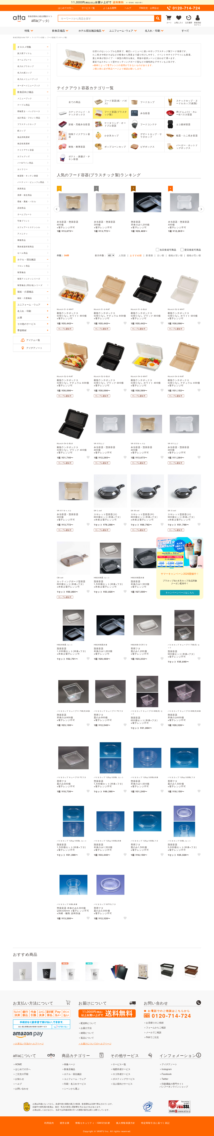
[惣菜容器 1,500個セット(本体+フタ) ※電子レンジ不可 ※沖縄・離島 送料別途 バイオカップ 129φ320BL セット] (110, 758)
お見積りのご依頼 (155, 1022)
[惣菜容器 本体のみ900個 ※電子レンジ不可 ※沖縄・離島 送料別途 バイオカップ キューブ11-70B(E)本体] (73, 691)
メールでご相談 (153, 1032)
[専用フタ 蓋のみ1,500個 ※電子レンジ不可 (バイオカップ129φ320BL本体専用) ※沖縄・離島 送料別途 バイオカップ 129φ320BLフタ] (184, 758)
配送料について (88, 1023)
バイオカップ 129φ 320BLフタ (181, 777)
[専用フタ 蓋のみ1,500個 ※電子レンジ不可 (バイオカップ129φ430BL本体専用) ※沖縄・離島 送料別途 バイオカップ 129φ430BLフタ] (147, 821)
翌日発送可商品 (192, 249)
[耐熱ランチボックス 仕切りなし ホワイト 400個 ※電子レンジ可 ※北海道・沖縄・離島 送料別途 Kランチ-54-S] (147, 357)
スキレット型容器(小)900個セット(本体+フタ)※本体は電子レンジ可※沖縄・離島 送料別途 (181, 518)
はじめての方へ (65, 7)
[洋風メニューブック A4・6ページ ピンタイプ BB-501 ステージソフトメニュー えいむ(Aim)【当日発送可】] (119, 971)
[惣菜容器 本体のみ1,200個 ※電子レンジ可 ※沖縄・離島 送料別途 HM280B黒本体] (147, 202)
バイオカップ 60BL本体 (67, 904)
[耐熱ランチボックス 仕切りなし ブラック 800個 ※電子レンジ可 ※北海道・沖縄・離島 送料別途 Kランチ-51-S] (147, 290)
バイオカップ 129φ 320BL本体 (144, 777)
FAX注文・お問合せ (149, 7)
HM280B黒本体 (100, 644)
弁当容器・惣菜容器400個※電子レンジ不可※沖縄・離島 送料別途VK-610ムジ (180, 227)
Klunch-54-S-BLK (65, 443)
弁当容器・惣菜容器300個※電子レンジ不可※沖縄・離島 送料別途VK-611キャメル (106, 227)
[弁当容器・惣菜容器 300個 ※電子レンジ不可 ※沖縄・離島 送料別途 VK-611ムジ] (184, 424)
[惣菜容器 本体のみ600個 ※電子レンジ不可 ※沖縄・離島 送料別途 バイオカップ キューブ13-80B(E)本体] (184, 691)
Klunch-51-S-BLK (139, 309)
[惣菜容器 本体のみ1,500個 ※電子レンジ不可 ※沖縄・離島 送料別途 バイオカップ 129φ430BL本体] (110, 821)
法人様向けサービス (123, 1083)
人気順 (122, 255)
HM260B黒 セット (102, 577)
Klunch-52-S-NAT (65, 376)
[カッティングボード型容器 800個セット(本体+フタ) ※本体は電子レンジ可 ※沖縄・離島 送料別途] (73, 558)
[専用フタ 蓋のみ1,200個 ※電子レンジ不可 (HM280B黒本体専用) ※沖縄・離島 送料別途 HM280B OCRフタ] (147, 625)
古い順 (160, 255)
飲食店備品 (58, 30)
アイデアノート (34, 347)
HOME (18, 1064)
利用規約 (49, 1122)
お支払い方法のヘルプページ (29, 1043)
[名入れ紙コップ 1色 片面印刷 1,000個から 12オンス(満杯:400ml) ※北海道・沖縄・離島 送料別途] (22, 971)
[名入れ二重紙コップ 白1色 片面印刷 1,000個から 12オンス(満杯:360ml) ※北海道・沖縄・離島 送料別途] (46, 971)
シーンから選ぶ (71, 1088)
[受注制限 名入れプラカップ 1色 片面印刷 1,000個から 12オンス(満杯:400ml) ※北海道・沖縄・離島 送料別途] (94, 971)
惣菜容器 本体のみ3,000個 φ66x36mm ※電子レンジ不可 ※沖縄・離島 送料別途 (73, 910)
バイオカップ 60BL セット (179, 840)
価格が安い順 (175, 255)
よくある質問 (109, 7)
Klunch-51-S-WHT (65, 309)
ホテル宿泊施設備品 (89, 30)
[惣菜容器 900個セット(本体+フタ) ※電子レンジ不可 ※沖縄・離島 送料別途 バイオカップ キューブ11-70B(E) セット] (184, 625)
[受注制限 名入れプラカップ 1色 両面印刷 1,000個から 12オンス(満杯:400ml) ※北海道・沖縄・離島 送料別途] (70, 971)
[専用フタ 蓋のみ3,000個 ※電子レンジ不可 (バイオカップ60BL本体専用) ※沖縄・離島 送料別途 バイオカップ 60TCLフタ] (110, 884)
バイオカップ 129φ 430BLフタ (144, 840)
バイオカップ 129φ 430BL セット (72, 840)
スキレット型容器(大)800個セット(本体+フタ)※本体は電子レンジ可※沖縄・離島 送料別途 (107, 518)
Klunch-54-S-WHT (139, 376)
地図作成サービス (121, 1069)
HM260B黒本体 (137, 577)
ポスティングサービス (124, 1078)
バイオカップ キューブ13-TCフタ (71, 777)
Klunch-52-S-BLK (102, 376)
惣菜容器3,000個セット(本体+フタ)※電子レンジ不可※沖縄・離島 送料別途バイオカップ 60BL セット (182, 850)
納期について (87, 1032)
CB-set (60, 577)
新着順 (149, 255)
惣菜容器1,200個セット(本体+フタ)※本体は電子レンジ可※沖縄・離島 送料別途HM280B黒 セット (71, 653)
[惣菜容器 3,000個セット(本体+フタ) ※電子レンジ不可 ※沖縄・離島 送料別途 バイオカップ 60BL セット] (184, 821)
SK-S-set (172, 510)
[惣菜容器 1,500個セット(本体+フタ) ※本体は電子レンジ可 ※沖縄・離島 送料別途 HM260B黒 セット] (110, 558)
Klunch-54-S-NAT (176, 376)
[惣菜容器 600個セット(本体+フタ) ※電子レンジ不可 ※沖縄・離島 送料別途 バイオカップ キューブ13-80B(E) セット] (147, 691)
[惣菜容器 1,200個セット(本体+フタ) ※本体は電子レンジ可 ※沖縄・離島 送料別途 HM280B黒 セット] (73, 625)
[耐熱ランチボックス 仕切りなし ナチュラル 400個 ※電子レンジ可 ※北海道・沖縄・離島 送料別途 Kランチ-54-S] (184, 357)
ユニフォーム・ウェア (75, 1078)
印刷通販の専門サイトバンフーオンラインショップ (173, 1085)
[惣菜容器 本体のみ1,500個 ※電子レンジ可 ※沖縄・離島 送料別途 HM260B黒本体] (147, 558)
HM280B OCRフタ (139, 644)
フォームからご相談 (156, 1027)
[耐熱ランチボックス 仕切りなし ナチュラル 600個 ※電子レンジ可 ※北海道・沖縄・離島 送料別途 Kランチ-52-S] (73, 357)
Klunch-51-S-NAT (102, 309)
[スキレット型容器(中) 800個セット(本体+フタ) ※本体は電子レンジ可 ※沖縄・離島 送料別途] (147, 491)
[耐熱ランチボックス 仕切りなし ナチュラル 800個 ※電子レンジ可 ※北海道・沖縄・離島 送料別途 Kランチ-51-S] (110, 290)
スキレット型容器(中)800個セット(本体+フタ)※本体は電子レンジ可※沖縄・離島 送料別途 (144, 518)
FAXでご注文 (152, 1037)
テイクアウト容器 (38, 37)
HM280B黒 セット (65, 644)
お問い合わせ (21, 1088)
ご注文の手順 (21, 1074)
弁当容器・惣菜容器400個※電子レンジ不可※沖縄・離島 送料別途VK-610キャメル (69, 227)
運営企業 (64, 1122)
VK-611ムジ (173, 443)
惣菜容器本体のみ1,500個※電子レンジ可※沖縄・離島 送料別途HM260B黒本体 (142, 586)
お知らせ (19, 1078)
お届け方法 (86, 1027)
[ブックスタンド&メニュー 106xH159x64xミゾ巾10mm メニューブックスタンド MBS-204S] (143, 971)
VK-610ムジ (99, 443)
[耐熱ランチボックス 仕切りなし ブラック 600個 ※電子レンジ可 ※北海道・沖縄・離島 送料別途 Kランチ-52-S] (110, 357)
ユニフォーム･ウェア (121, 30)
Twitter (165, 1078)
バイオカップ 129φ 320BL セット (109, 777)
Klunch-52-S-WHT (176, 309)
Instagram (167, 1069)
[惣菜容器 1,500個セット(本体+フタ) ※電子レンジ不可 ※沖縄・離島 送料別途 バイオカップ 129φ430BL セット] (73, 821)
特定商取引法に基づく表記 (155, 1122)
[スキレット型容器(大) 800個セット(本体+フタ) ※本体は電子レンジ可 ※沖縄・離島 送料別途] (110, 491)
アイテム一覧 (33, 340)
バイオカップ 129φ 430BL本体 (107, 840)
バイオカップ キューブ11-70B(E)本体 (73, 711)
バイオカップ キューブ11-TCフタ (108, 711)
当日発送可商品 (168, 249)
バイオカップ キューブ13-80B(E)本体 (184, 711)
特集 (27, 30)
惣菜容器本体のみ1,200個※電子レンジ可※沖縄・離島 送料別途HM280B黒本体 (143, 227)
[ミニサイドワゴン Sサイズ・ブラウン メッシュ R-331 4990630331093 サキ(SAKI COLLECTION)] (191, 971)
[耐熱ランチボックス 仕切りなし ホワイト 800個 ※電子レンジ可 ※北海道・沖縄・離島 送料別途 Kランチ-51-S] (73, 290)
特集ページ (69, 1064)
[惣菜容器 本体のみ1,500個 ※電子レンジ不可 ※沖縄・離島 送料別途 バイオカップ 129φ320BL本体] (147, 758)
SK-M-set (135, 510)
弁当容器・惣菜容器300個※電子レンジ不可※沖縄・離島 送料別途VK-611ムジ (179, 452)
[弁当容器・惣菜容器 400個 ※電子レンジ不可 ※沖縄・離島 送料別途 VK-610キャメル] (73, 202)
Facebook (167, 1074)
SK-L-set (98, 510)
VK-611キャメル (64, 510)
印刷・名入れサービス (75, 1083)
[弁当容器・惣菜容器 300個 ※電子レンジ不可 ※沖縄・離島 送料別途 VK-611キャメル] (110, 202)
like (88, 324)
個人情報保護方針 (125, 1122)
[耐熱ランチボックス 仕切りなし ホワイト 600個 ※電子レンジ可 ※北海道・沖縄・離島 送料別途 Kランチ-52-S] (184, 290)
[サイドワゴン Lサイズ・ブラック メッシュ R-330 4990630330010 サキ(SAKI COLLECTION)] (167, 971)
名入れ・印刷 (152, 30)
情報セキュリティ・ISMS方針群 (92, 1122)
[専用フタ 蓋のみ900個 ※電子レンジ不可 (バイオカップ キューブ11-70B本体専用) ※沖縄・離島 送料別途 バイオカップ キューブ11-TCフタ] (110, 691)
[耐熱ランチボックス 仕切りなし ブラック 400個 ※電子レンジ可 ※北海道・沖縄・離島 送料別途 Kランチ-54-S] (73, 424)
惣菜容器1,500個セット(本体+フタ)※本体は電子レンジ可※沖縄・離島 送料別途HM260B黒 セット (108, 586)
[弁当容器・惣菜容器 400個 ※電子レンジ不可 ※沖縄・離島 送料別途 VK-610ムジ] (184, 202)
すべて (185, 30)
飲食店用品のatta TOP (21, 37)
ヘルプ (128, 7)
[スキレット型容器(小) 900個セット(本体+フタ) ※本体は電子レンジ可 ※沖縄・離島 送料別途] (184, 491)
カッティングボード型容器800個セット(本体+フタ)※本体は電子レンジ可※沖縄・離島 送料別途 (71, 585)
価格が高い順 (194, 255)
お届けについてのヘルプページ (96, 1043)
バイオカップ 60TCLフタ (105, 904)
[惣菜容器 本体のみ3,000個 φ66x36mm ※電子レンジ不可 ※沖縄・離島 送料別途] (73, 884)
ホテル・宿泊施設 (73, 1074)
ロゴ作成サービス (121, 1074)
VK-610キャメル (138, 443)
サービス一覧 (88, 7)
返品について (87, 1037)
